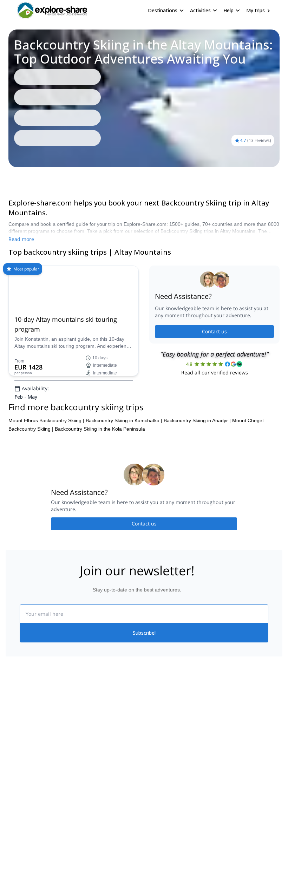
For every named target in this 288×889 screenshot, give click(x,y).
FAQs (81, 797)
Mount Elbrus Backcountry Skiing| (46, 474)
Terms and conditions (98, 813)
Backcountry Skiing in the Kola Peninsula (100, 482)
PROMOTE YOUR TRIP (245, 766)
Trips (16, 177)
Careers (15, 814)
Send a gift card (23, 830)
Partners (15, 783)
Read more (21, 239)
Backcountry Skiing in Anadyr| (197, 474)
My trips (255, 10)
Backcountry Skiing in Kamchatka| (124, 474)
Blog (149, 768)
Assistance (41, 177)
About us (15, 768)
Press (12, 799)
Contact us (214, 358)
